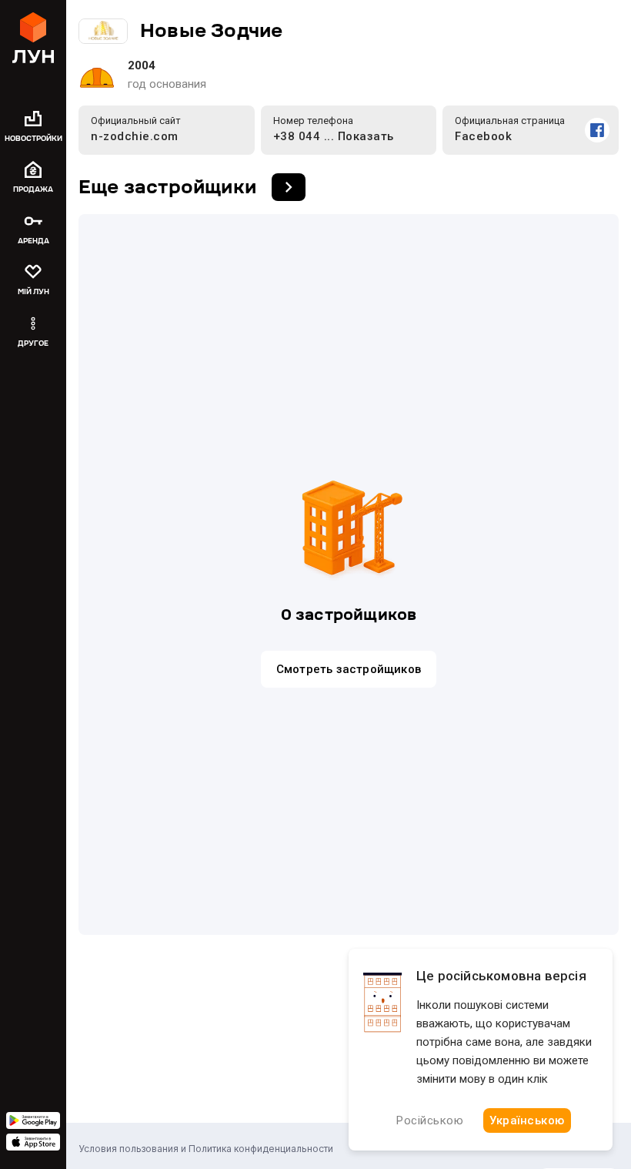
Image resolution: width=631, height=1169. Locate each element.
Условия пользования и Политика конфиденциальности (205, 1148)
